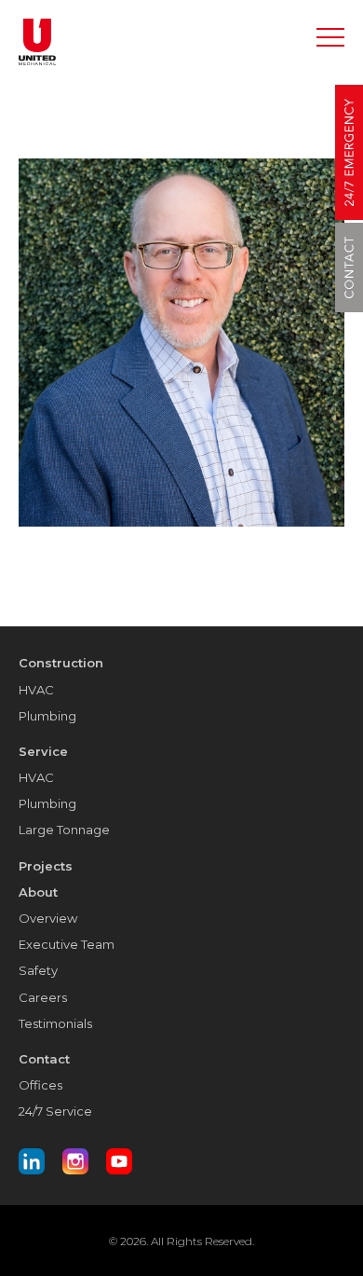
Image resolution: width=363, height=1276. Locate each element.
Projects (46, 865)
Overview (48, 918)
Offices (40, 1084)
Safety (38, 970)
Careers (43, 997)
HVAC (36, 689)
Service (43, 751)
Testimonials (55, 1023)
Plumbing (47, 715)
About (38, 892)
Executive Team (66, 944)
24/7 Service (55, 1111)
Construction (61, 662)
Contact (44, 1058)
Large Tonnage (64, 829)
